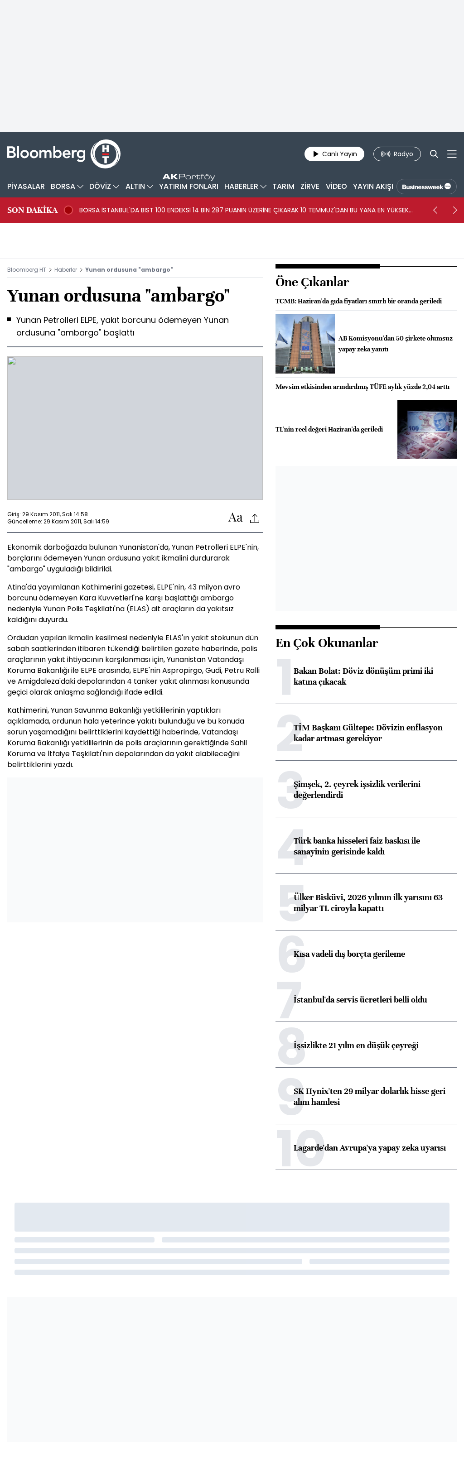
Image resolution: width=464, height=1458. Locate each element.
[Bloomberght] (64, 153)
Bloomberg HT (26, 269)
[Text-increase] (235, 518)
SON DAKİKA (32, 210)
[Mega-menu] (452, 154)
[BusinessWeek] (426, 186)
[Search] (434, 154)
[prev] (435, 210)
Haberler (65, 269)
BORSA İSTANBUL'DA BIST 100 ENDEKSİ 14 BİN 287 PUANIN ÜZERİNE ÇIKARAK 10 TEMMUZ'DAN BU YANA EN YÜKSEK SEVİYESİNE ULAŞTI (244, 210)
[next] (455, 210)
